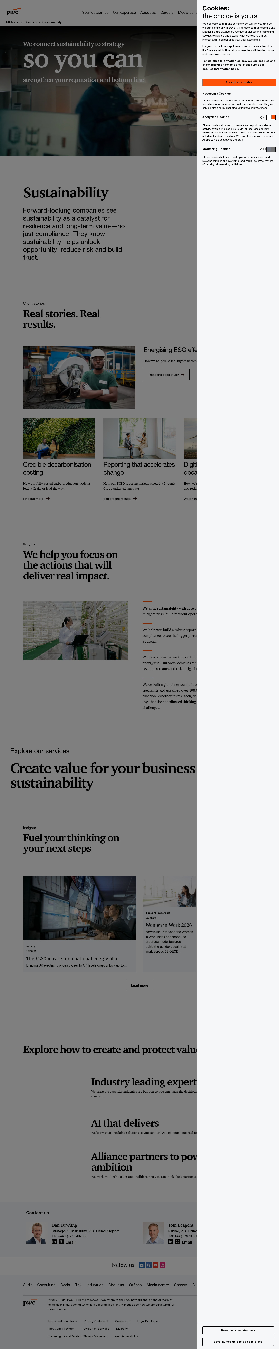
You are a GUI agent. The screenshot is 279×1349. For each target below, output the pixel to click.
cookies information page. (220, 68)
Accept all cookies (238, 82)
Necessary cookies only (238, 1330)
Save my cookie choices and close (238, 1341)
